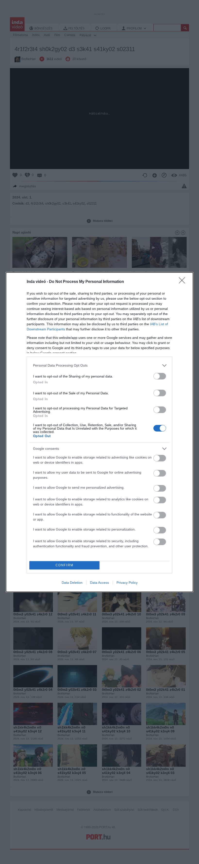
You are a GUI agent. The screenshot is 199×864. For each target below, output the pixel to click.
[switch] (159, 376)
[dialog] (99, 432)
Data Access (99, 583)
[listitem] (99, 365)
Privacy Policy (127, 583)
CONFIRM (65, 565)
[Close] (183, 282)
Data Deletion (72, 583)
